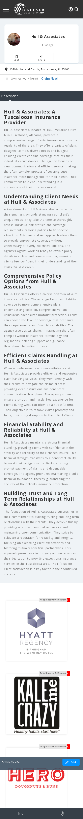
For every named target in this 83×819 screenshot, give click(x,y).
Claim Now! (49, 78)
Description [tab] (10, 96)
